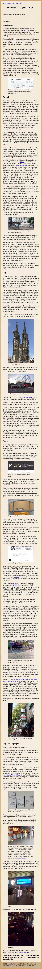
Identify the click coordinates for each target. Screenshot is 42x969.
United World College (13, 775)
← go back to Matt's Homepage (13, 3)
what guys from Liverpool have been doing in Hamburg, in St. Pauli (20, 680)
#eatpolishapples (23, 952)
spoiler (16, 577)
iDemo (15, 584)
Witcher (22, 162)
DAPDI (26, 30)
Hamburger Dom (28, 397)
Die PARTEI (16, 585)
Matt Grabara (12, 964)
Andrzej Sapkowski (22, 165)
